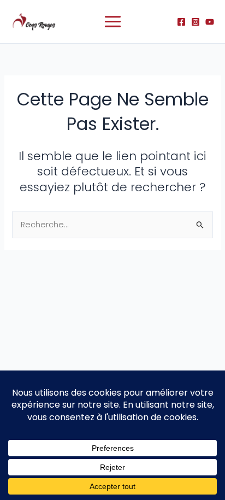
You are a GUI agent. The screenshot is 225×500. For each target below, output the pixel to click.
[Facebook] (181, 21)
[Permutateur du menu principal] (112, 21)
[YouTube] (209, 21)
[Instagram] (195, 21)
